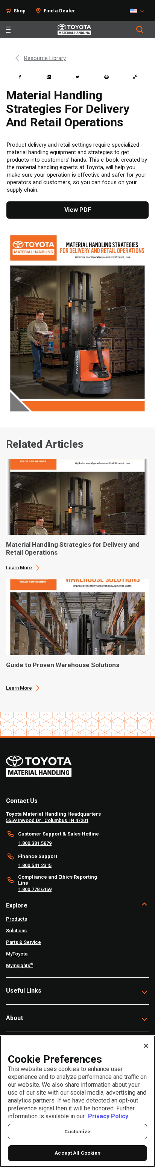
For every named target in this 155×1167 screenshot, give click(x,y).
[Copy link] (135, 77)
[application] (77, 515)
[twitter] (77, 77)
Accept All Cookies (77, 1153)
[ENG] (139, 10)
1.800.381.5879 (35, 843)
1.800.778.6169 (35, 889)
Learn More (19, 567)
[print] (106, 77)
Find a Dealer (59, 11)
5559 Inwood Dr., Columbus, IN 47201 (47, 820)
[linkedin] (49, 77)
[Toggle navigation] (8, 29)
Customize (77, 1131)
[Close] (146, 1046)
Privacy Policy (108, 1116)
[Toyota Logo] (74, 29)
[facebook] (20, 77)
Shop (20, 11)
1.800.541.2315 (35, 865)
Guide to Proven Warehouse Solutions (62, 665)
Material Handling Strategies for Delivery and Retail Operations (73, 548)
